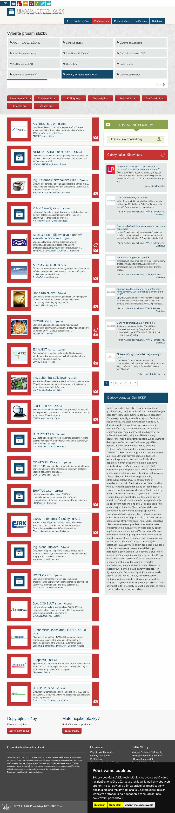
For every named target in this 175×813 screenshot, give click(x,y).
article (95, 245)
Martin (43, 334)
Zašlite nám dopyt (19, 730)
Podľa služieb (101, 21)
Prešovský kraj (127, 98)
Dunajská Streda (50, 221)
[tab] (135, 139)
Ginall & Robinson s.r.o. (154, 374)
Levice (52, 192)
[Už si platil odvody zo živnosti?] (111, 200)
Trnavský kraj (20, 106)
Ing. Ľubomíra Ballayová (54, 377)
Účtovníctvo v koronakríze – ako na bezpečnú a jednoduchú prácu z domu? (138, 167)
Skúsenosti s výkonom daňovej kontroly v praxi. (139, 355)
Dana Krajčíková (49, 293)
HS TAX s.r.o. (47, 575)
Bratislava (56, 251)
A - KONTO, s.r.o (49, 264)
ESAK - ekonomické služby (56, 519)
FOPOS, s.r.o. (47, 406)
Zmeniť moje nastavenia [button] (139, 804)
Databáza (157, 21)
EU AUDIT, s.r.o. (49, 349)
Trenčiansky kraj (154, 98)
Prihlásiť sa (96, 759)
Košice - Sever (46, 418)
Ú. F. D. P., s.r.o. (49, 688)
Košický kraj (73, 98)
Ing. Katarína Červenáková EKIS (60, 180)
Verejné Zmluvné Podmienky (147, 752)
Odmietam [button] (115, 804)
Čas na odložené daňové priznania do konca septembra (141, 227)
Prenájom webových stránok (147, 755)
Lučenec (47, 616)
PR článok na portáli (142, 759)
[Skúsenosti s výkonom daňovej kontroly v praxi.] (111, 357)
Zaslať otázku (72, 730)
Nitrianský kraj (100, 98)
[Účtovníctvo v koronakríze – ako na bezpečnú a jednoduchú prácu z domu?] (111, 169)
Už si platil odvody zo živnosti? (133, 197)
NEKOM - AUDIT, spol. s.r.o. (57, 152)
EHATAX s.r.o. (48, 490)
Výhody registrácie (100, 755)
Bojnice (45, 305)
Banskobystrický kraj (20, 98)
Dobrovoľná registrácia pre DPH (134, 257)
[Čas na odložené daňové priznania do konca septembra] (111, 229)
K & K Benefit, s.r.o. (51, 208)
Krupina (46, 559)
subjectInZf (95, 188)
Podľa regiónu (81, 21)
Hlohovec (45, 277)
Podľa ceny (141, 21)
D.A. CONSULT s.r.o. (52, 603)
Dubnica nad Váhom (50, 700)
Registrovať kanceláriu (102, 752)
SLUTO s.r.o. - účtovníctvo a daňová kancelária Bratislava (57, 236)
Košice (44, 362)
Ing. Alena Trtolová (51, 547)
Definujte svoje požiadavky (126, 139)
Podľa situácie (121, 21)
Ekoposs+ (45, 660)
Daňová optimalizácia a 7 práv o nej (136, 322)
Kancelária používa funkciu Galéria (95, 137)
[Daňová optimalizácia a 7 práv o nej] (111, 326)
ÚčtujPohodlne (158, 186)
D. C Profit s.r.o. (49, 434)
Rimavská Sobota (48, 588)
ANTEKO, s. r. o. (49, 123)
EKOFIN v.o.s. (48, 321)
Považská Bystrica (49, 446)
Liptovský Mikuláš (58, 646)
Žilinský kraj (46, 106)
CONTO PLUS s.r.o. (52, 462)
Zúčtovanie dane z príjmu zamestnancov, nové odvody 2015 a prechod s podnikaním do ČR (140, 292)
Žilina (43, 136)
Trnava (49, 164)
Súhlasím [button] (99, 804)
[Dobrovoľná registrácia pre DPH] (111, 260)
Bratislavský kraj (46, 98)
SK (5, 3)
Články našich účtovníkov (124, 155)
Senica (41, 672)
